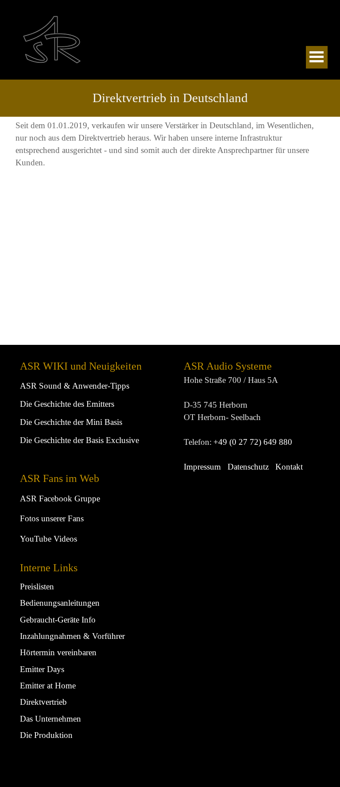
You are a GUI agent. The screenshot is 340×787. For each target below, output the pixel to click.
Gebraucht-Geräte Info (58, 619)
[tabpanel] (170, 98)
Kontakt (289, 466)
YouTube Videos (48, 538)
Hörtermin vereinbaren (58, 652)
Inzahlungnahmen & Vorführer (72, 636)
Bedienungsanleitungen (60, 602)
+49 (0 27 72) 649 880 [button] (252, 442)
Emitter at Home (48, 685)
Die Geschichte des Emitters (67, 404)
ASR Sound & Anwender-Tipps (74, 385)
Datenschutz (248, 466)
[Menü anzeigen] (317, 57)
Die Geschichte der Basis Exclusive (79, 440)
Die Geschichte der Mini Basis (71, 422)
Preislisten (37, 586)
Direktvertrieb (43, 702)
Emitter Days (42, 669)
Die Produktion (46, 735)
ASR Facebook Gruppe (60, 498)
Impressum (202, 466)
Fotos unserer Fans (52, 518)
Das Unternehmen (50, 718)
